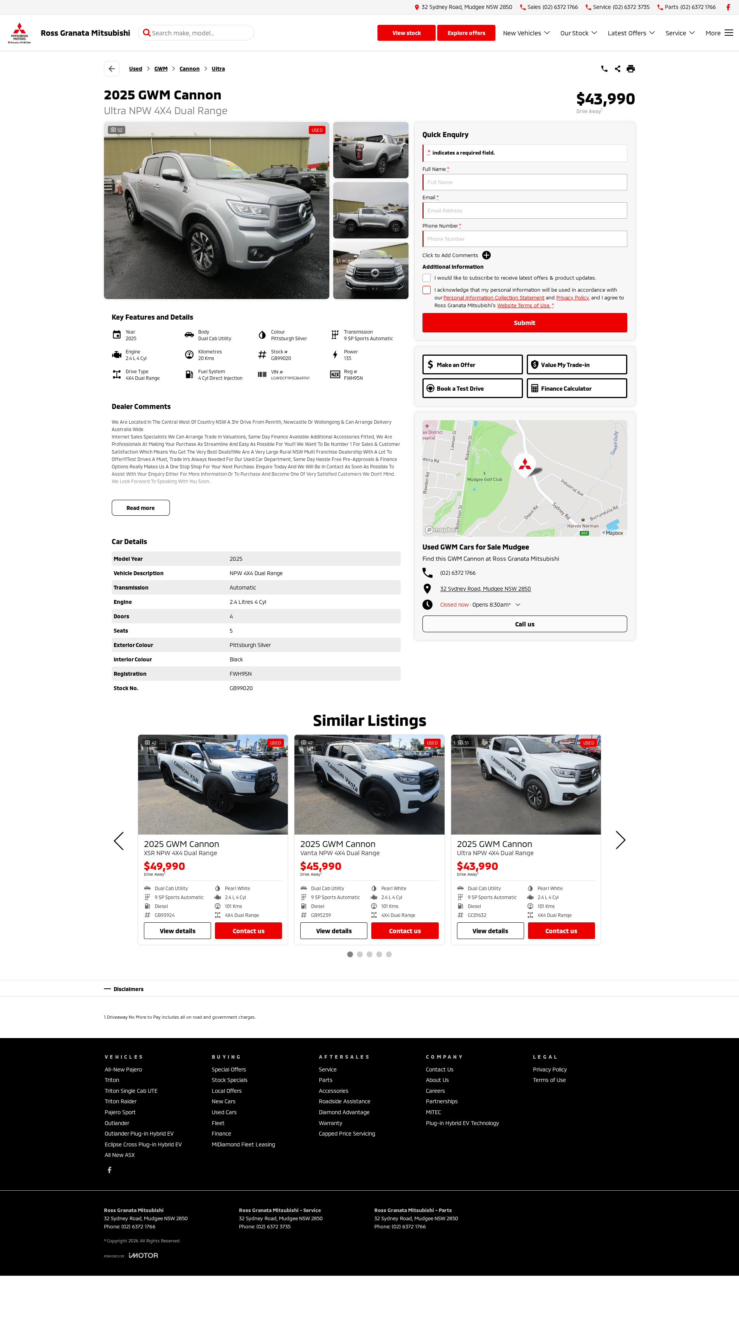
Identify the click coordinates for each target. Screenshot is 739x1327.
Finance (221, 1133)
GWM (161, 68)
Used (135, 68)
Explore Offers (466, 33)
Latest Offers (627, 33)
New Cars (223, 1101)
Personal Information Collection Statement (493, 297)
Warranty (330, 1123)
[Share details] (617, 68)
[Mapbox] (443, 529)
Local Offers (227, 1090)
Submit (524, 322)
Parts (325, 1080)
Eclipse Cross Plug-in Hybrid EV (143, 1144)
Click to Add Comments (450, 255)
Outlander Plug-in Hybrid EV (139, 1133)
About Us (437, 1080)
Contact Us (249, 930)
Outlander (117, 1123)
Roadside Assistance (344, 1101)
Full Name (435, 169)
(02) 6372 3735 (273, 1226)
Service (676, 33)
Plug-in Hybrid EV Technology (462, 1123)
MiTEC (433, 1112)
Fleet (218, 1123)
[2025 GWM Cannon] (213, 785)
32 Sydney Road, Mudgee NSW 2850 (485, 588)
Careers (435, 1090)
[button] (256, 210)
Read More (140, 507)
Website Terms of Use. (523, 305)
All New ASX (120, 1154)
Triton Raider (121, 1101)
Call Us (525, 624)
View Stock (407, 33)
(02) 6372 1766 (458, 572)
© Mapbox (612, 533)
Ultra (218, 68)
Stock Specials (229, 1080)
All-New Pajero (123, 1069)
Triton (112, 1080)
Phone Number (441, 226)
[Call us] (604, 68)
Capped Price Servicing (347, 1133)
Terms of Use (549, 1080)
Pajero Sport (120, 1112)
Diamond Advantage (344, 1112)
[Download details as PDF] (630, 68)
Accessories (333, 1090)
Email (430, 197)
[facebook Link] (728, 7)
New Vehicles (522, 33)
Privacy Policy (572, 297)
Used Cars (224, 1112)
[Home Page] (19, 33)
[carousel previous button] (119, 840)
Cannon (190, 68)
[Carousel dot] (350, 954)
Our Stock (574, 33)
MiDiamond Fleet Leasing (243, 1144)
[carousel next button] (619, 840)
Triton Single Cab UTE (131, 1090)
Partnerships (442, 1101)
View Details (178, 930)
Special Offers (229, 1069)
